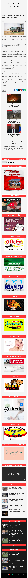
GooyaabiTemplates (14, 576)
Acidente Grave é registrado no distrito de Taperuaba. (17, 512)
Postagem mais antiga (21, 156)
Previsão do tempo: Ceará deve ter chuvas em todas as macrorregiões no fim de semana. (16, 560)
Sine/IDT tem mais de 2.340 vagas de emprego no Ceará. (17, 567)
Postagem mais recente (7, 156)
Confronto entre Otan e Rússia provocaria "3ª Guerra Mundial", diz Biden (14, 121)
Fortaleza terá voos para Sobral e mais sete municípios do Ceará (16, 494)
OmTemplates (15, 574)
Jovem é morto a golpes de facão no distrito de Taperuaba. (16, 500)
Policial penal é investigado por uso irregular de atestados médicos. (16, 539)
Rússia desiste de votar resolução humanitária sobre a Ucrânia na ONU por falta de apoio (14, 106)
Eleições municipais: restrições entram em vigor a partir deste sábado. (17, 525)
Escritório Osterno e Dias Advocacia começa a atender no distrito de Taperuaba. (16, 489)
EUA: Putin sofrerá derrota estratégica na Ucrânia (14, 135)
